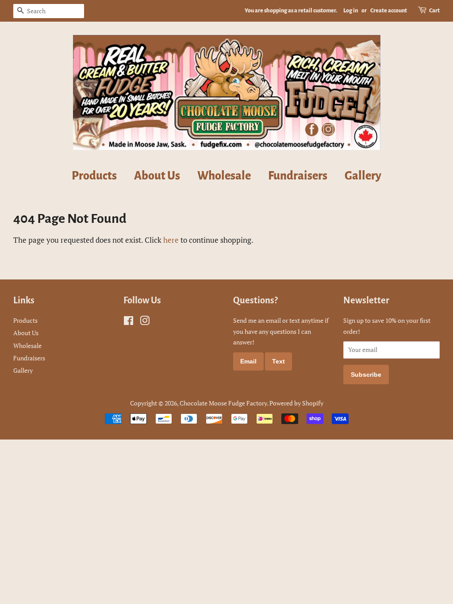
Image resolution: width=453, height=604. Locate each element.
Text (278, 361)
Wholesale (224, 176)
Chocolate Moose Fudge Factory (223, 403)
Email (248, 361)
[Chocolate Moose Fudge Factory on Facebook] (128, 322)
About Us (157, 176)
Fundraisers (297, 176)
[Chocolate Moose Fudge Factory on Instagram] (145, 322)
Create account (388, 11)
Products (94, 176)
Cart (434, 11)
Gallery (363, 176)
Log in (350, 11)
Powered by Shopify (296, 403)
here (171, 240)
